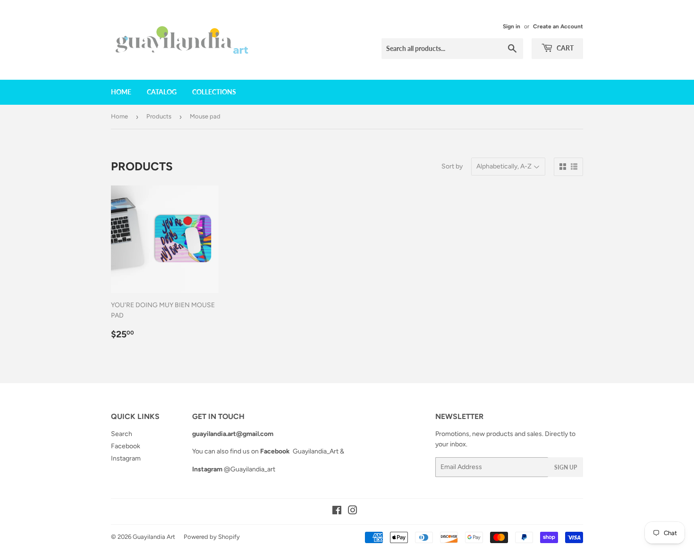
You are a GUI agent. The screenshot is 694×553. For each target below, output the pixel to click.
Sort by (452, 166)
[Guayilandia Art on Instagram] (352, 512)
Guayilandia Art (154, 536)
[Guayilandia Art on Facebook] (337, 512)
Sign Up (565, 467)
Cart (564, 48)
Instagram (126, 458)
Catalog (162, 92)
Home (121, 92)
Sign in (511, 26)
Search (121, 434)
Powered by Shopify (212, 536)
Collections (214, 92)
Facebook (125, 446)
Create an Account (558, 26)
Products (158, 116)
